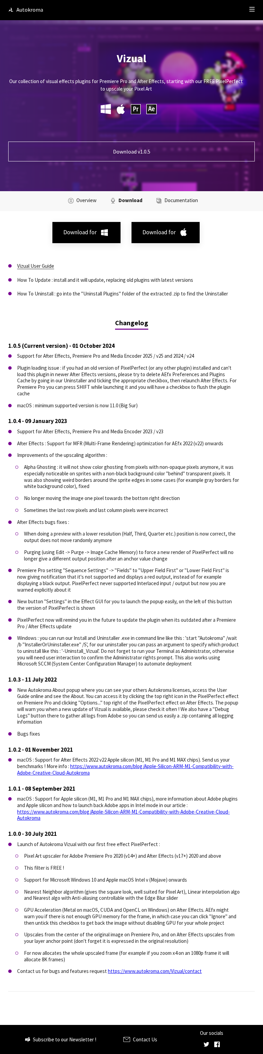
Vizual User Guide (35, 266)
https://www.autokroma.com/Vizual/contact (155, 971)
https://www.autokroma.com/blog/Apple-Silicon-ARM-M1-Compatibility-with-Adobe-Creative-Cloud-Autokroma (125, 769)
